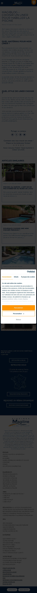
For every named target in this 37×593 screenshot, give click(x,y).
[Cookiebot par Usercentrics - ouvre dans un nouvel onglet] (27, 272)
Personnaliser (17, 313)
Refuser (18, 319)
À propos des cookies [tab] (28, 277)
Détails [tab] (16, 277)
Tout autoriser (18, 308)
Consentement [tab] (6, 277)
